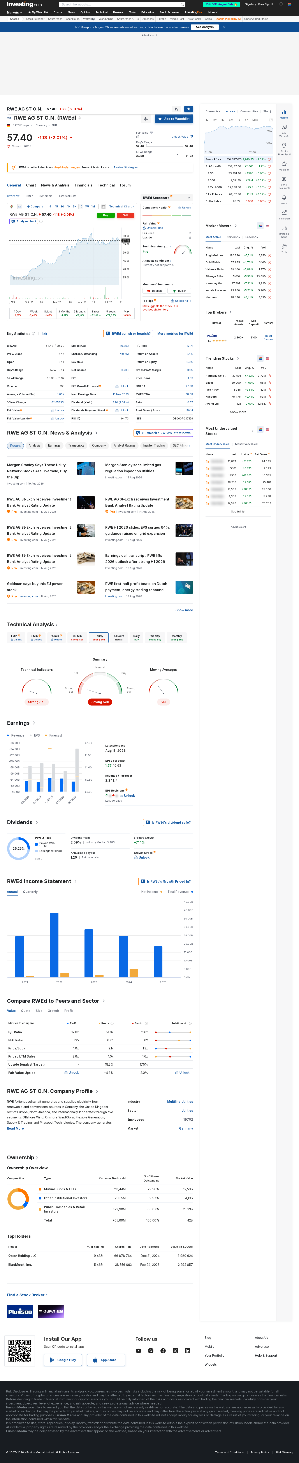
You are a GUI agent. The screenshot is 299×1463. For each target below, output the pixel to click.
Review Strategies (126, 167)
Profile (29, 196)
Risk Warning (284, 1452)
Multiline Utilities (180, 1101)
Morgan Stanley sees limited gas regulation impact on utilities (133, 468)
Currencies (213, 111)
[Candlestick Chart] (11, 206)
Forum (125, 185)
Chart (31, 185)
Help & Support (266, 1355)
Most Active (213, 237)
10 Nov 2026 (121, 394)
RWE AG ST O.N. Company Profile (50, 1091)
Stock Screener (169, 12)
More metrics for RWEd (175, 333)
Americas (148, 19)
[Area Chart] (19, 206)
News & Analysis (55, 185)
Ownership (46, 196)
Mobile (210, 1346)
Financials (83, 185)
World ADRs (106, 19)
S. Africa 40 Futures (218, 166)
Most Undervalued (218, 444)
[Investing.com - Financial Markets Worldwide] (24, 4)
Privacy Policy (260, 1452)
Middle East (177, 19)
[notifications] (281, 4)
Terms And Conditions (229, 1452)
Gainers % (233, 237)
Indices (230, 111)
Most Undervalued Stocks (221, 431)
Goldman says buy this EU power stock (35, 586)
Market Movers (219, 226)
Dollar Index (213, 201)
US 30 (209, 173)
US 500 (210, 180)
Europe (161, 19)
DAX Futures (214, 194)
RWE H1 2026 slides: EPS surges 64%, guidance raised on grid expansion (137, 530)
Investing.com (29, 596)
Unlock (74, 1072)
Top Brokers (216, 312)
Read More (15, 1128)
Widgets (211, 1364)
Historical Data (67, 196)
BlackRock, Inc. (20, 1264)
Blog (208, 1337)
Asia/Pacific (194, 19)
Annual (12, 892)
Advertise (262, 1346)
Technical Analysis (30, 624)
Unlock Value (180, 136)
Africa (208, 19)
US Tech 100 (214, 187)
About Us (261, 1337)
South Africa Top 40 (218, 159)
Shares (14, 19)
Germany (186, 1128)
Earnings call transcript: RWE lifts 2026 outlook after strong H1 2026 (135, 558)
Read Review (268, 337)
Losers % (251, 237)
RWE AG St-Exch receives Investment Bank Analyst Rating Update (39, 502)
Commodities (249, 111)
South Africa (55, 19)
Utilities (187, 1110)
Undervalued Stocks (256, 19)
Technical (106, 185)
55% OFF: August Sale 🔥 (221, 4)
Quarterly (30, 892)
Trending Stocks (220, 358)
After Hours (72, 19)
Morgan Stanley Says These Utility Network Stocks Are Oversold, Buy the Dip (37, 471)
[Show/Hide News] (103, 206)
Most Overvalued (246, 444)
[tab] (16, 637)
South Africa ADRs (128, 19)
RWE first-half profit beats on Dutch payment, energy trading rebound (136, 586)
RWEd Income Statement (39, 881)
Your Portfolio (214, 1355)
